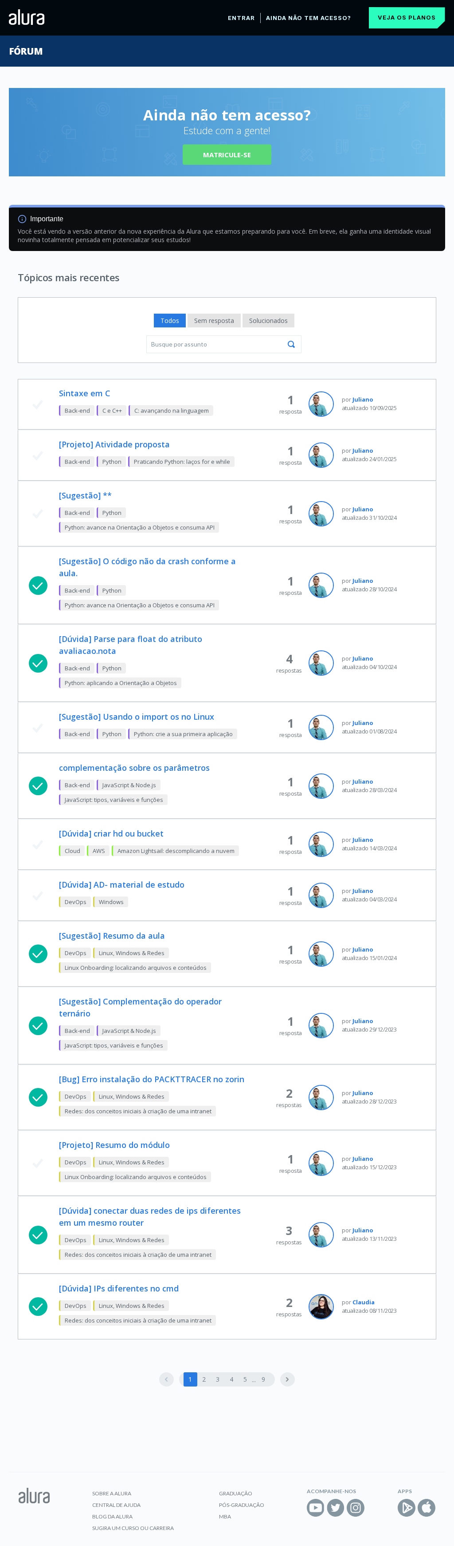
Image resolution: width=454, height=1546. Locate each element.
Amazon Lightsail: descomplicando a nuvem (176, 851)
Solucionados (268, 320)
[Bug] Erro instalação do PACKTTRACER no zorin (151, 1079)
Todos (169, 320)
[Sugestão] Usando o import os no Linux (136, 716)
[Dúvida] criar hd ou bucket (111, 833)
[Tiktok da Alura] (375, 1508)
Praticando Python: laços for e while (182, 462)
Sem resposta (214, 320)
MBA (225, 1516)
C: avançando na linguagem (171, 410)
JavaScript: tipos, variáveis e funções (114, 800)
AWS (99, 851)
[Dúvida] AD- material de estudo (121, 884)
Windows (111, 902)
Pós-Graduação (241, 1505)
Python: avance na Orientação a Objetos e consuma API (140, 527)
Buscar (291, 344)
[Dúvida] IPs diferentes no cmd (119, 1288)
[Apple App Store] (426, 1508)
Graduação (235, 1493)
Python (111, 462)
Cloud (72, 851)
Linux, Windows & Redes (131, 953)
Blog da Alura (112, 1516)
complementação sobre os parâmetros (134, 767)
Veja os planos (407, 17)
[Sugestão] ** (85, 495)
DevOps (75, 902)
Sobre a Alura (111, 1493)
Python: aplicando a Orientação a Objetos (121, 683)
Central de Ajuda (116, 1505)
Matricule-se (227, 154)
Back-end (77, 410)
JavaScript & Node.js (129, 785)
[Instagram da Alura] (355, 1508)
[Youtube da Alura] (316, 1508)
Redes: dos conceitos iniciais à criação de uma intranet (138, 1111)
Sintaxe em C (84, 393)
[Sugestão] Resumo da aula (112, 935)
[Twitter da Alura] (335, 1508)
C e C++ (112, 410)
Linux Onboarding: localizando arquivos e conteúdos (136, 968)
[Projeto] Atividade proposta (114, 444)
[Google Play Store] (406, 1508)
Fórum (25, 51)
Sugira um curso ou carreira (133, 1528)
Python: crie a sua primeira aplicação (183, 734)
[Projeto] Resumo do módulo (114, 1145)
